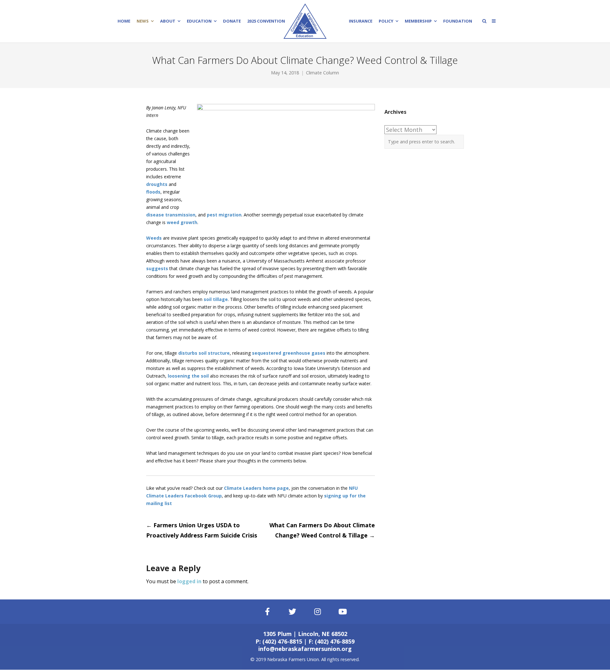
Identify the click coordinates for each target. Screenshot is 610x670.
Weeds (154, 238)
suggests (157, 268)
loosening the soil (188, 376)
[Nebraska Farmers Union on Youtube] (342, 611)
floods (153, 192)
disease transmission (170, 215)
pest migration (224, 215)
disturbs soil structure (204, 353)
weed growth (182, 222)
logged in (189, 581)
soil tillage (216, 299)
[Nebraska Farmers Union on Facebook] (267, 611)
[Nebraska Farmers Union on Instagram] (317, 611)
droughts (156, 184)
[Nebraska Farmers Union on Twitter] (292, 611)
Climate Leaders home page (256, 488)
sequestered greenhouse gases (288, 353)
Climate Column (322, 72)
